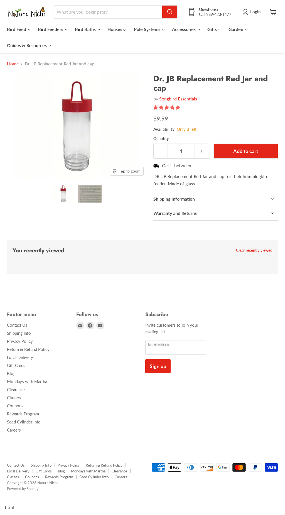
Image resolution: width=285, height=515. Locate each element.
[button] (63, 193)
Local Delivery (20, 357)
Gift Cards (16, 365)
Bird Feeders (51, 29)
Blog (11, 373)
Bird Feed (17, 29)
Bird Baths (86, 29)
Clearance (16, 389)
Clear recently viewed (254, 250)
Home (13, 63)
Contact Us (17, 324)
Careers (14, 429)
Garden (236, 29)
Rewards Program (23, 413)
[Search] (169, 12)
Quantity (161, 138)
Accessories (184, 29)
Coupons (15, 405)
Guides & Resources (27, 45)
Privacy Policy (20, 341)
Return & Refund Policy (28, 349)
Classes (14, 397)
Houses (115, 29)
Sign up (158, 366)
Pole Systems (147, 29)
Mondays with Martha (27, 381)
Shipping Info (19, 333)
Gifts (212, 29)
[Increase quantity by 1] (202, 151)
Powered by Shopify (23, 488)
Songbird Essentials (178, 98)
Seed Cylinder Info (24, 421)
